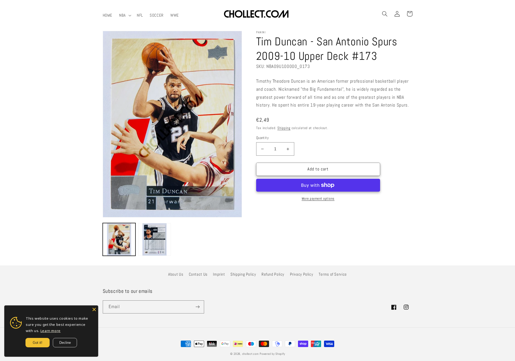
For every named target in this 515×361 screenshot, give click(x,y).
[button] (125, 15)
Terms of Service (333, 274)
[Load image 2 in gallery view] (154, 239)
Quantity (262, 138)
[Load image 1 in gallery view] (119, 239)
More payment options (318, 198)
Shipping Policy (243, 274)
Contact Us (198, 274)
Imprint (219, 274)
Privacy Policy (301, 274)
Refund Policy (273, 274)
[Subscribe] (197, 306)
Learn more (51, 330)
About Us (175, 274)
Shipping (283, 128)
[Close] (94, 309)
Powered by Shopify (272, 354)
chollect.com (250, 354)
